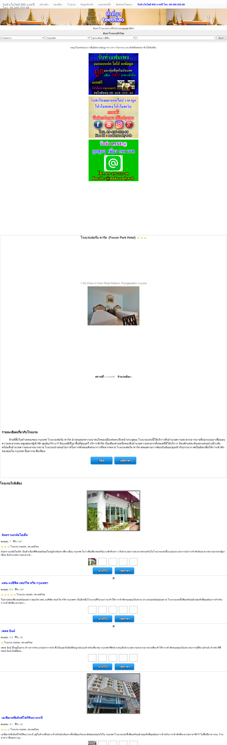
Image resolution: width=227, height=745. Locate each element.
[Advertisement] (113, 208)
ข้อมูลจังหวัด (86, 4)
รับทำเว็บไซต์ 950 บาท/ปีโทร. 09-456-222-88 (19, 5)
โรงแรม (71, 4)
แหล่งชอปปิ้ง (104, 4)
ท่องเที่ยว (57, 4)
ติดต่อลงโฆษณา (124, 4)
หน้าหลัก (44, 4)
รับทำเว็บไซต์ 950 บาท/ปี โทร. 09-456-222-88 (161, 4)
